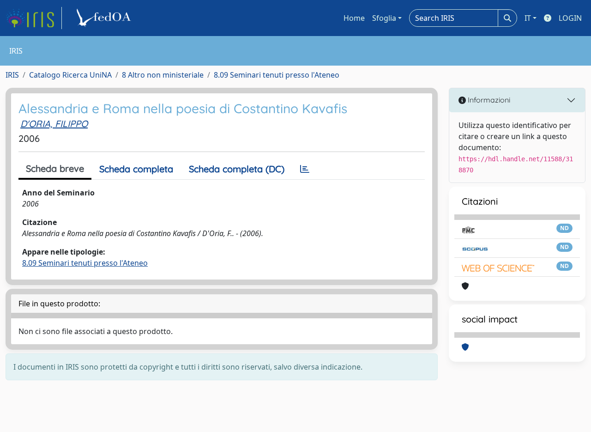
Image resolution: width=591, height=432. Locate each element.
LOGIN (570, 18)
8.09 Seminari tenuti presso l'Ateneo (276, 75)
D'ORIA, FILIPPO (54, 123)
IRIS (12, 75)
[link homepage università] (105, 18)
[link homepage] (34, 18)
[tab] (304, 169)
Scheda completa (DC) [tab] (236, 169)
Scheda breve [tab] (55, 168)
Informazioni (488, 99)
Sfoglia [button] (384, 18)
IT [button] (528, 18)
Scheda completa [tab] (136, 169)
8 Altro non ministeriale (163, 75)
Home (354, 18)
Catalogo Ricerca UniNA (70, 75)
